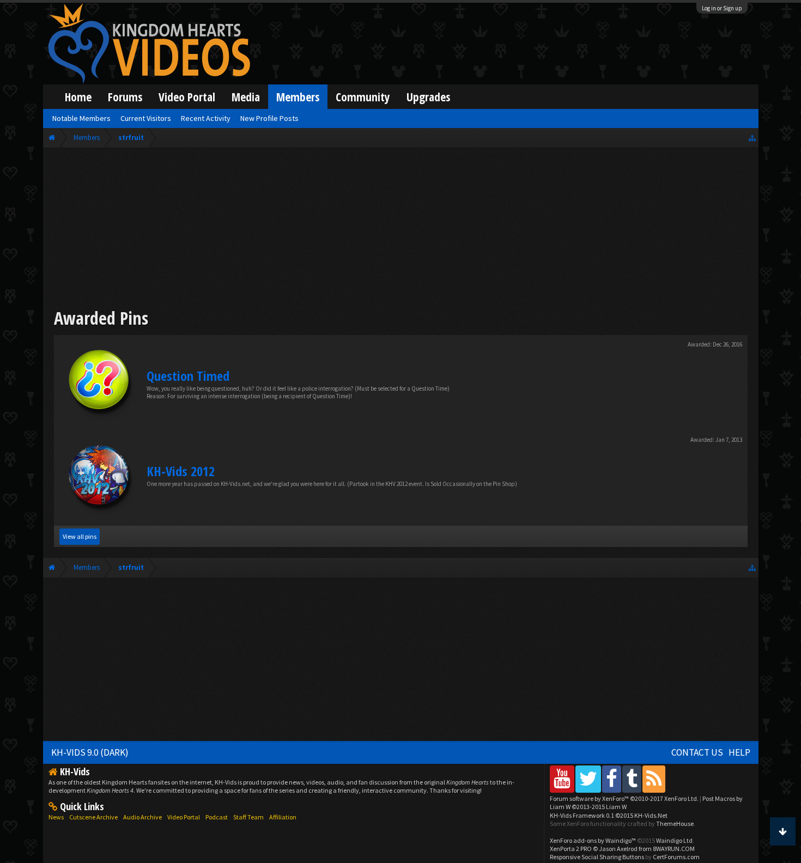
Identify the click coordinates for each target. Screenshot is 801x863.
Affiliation (282, 817)
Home (78, 97)
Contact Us (697, 752)
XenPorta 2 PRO (571, 848)
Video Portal (187, 97)
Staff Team (248, 817)
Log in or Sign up (722, 8)
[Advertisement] (400, 230)
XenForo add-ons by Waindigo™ (593, 840)
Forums (125, 97)
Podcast (216, 817)
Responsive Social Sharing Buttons (597, 857)
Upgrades (428, 97)
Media (246, 97)
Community (363, 97)
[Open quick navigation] (752, 137)
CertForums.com (676, 857)
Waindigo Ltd (674, 840)
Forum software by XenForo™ (624, 798)
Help (739, 752)
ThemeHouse (675, 823)
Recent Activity (205, 118)
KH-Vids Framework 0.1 (609, 815)
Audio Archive (142, 817)
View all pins (79, 536)
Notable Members (81, 118)
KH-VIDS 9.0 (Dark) (90, 752)
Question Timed (188, 376)
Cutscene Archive (93, 817)
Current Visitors (145, 118)
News (56, 817)
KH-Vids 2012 (181, 471)
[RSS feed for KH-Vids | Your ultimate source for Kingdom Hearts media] (654, 779)
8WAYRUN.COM (674, 848)
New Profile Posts (269, 118)
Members (297, 97)
